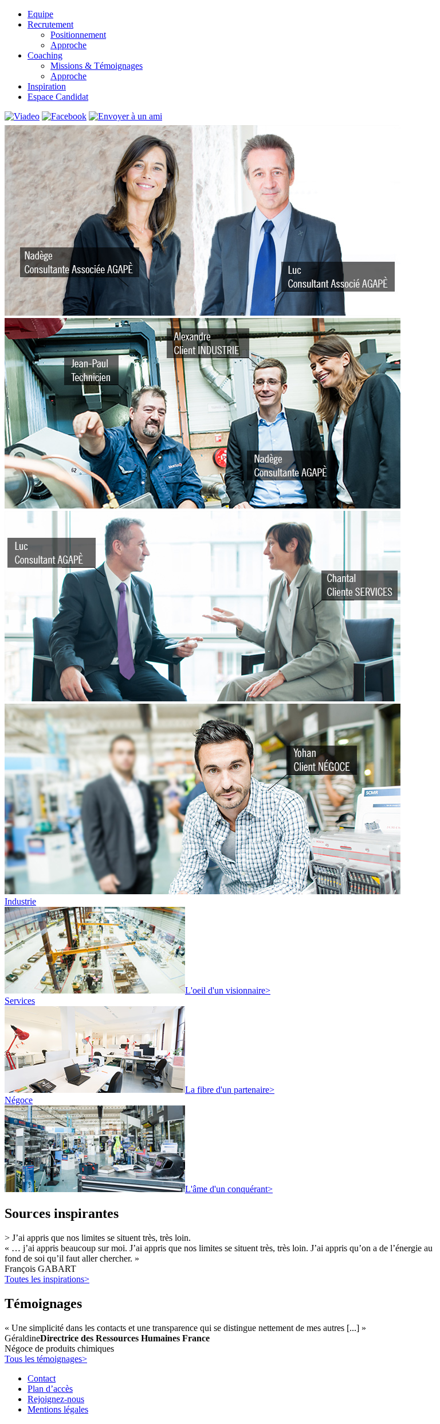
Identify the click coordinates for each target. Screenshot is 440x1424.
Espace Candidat (58, 97)
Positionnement (78, 35)
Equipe (40, 14)
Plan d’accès (50, 1389)
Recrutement (50, 24)
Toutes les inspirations (47, 1279)
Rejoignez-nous (56, 1399)
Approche (68, 45)
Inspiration (47, 86)
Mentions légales (58, 1409)
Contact (42, 1378)
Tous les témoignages (46, 1359)
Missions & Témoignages (96, 66)
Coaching (45, 55)
